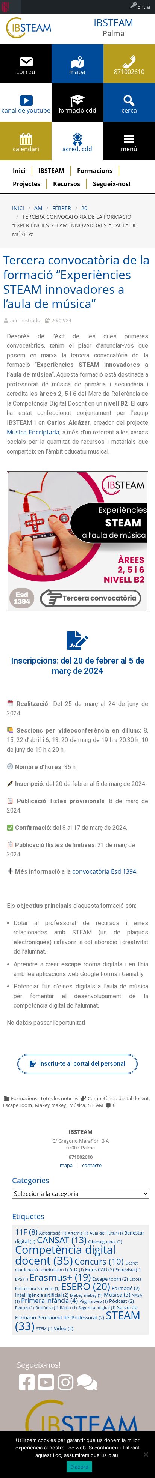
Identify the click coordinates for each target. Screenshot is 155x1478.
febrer (61, 208)
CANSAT (62, 1240)
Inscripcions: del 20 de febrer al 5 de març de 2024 (77, 666)
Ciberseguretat (105, 1241)
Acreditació (52, 1233)
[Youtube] (46, 1382)
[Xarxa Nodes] (87, 1382)
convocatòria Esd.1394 (104, 871)
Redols (24, 1307)
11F (26, 1231)
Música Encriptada (33, 432)
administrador (26, 320)
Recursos (66, 184)
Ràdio (68, 1307)
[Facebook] (27, 1382)
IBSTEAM (51, 171)
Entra (143, 6)
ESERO (85, 1286)
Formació (126, 1288)
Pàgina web (93, 1301)
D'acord (79, 1467)
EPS (21, 1279)
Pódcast (121, 1301)
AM (38, 208)
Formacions (94, 171)
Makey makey (50, 1105)
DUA (76, 1269)
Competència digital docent (118, 1098)
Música (77, 1105)
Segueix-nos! (112, 184)
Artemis (78, 1233)
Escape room (17, 1105)
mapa (66, 1165)
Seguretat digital (96, 1307)
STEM (44, 1328)
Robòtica (46, 1307)
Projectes (26, 184)
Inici (19, 171)
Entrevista (127, 1269)
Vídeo (63, 1328)
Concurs (99, 1261)
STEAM (95, 1105)
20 (84, 208)
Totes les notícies (59, 1098)
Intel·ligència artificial (41, 1295)
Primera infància (49, 1300)
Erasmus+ (60, 1277)
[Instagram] (65, 1382)
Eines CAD (99, 1269)
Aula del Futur (106, 1233)
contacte (92, 1165)
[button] (77, 1064)
